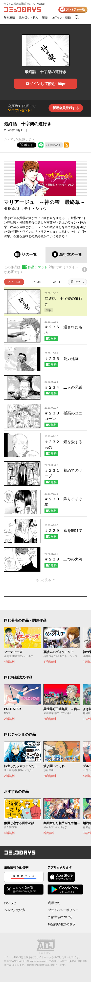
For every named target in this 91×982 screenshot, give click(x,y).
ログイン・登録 (61, 17)
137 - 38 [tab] (35, 281)
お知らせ (10, 903)
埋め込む (55, 145)
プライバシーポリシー (63, 910)
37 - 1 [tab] (56, 281)
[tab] (25, 255)
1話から (79, 281)
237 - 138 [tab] (14, 281)
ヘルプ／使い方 (14, 910)
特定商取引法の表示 (61, 924)
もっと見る (43, 580)
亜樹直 (9, 208)
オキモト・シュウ (31, 208)
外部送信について (60, 917)
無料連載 (9, 17)
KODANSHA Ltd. (16, 961)
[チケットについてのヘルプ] (84, 269)
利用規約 (54, 903)
